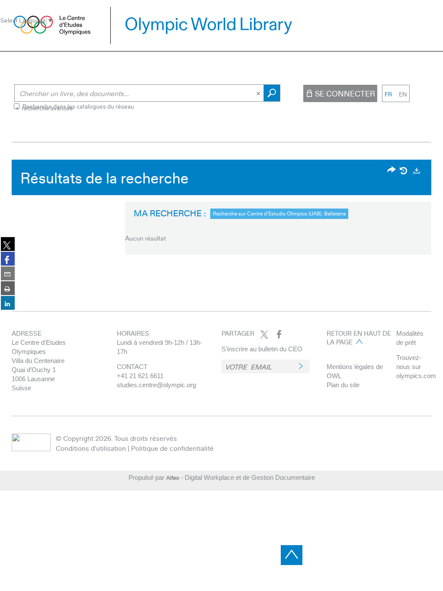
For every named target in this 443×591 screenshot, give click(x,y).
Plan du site (343, 385)
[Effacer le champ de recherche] (259, 93)
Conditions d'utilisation (91, 448)
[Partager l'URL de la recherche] (391, 170)
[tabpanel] (221, 209)
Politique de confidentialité (172, 448)
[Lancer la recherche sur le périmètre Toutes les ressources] (271, 93)
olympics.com (416, 375)
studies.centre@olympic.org (156, 385)
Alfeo (172, 478)
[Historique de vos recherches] (404, 170)
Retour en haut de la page (359, 337)
